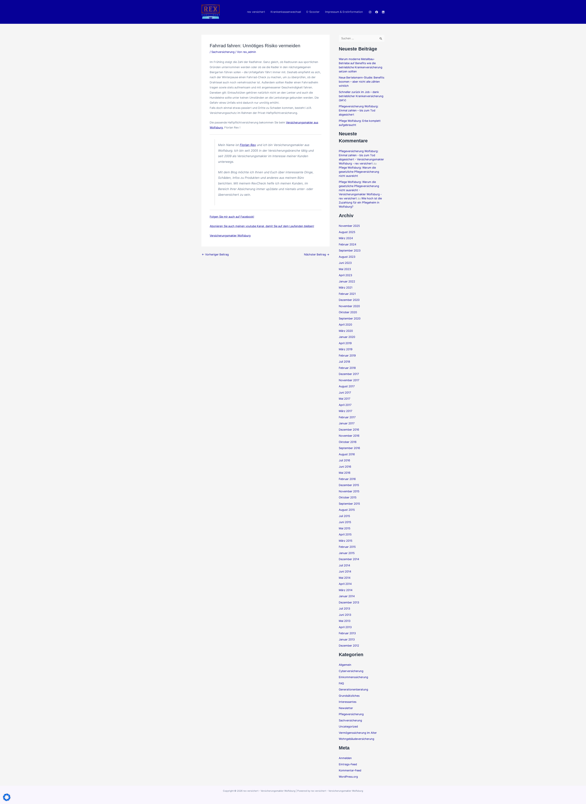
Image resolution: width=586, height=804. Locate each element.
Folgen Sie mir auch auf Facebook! (232, 216)
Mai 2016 (344, 472)
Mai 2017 (344, 398)
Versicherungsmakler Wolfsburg (230, 235)
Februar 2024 (347, 244)
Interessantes (347, 701)
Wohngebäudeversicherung (356, 738)
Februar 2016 (347, 479)
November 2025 (349, 225)
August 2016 (347, 454)
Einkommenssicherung (353, 677)
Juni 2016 (345, 466)
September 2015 (349, 503)
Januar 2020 (347, 337)
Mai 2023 (345, 269)
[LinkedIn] (383, 12)
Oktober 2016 (347, 442)
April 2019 (345, 343)
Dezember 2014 (349, 559)
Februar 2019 (347, 355)
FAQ (341, 683)
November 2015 (349, 491)
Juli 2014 (344, 565)
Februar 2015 (347, 546)
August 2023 (347, 256)
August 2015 (347, 509)
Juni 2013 (345, 614)
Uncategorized (348, 726)
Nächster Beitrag (316, 254)
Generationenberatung (353, 689)
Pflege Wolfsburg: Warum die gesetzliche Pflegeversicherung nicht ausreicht (359, 171)
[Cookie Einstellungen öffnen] (6, 800)
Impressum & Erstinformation (344, 11)
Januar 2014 (347, 596)
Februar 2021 (347, 293)
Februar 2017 (347, 417)
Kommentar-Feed (350, 770)
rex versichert (256, 11)
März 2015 (345, 540)
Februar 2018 (347, 367)
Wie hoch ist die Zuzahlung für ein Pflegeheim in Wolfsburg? (360, 202)
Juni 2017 (345, 392)
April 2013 (345, 627)
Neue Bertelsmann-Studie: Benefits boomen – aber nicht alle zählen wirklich (361, 81)
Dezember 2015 (349, 485)
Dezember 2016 (349, 429)
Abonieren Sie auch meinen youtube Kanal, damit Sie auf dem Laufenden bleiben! (262, 226)
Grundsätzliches (349, 695)
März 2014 (346, 590)
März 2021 (345, 287)
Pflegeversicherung (351, 714)
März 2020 (346, 330)
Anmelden (345, 758)
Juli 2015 (344, 516)
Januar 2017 (346, 423)
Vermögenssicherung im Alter (358, 732)
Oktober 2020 (348, 312)
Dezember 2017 (349, 374)
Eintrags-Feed (348, 764)
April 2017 (345, 404)
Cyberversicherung (351, 671)
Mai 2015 (344, 528)
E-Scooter (313, 11)
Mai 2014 (345, 577)
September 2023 (349, 250)
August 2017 (347, 386)
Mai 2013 (344, 620)
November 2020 (349, 306)
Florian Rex (248, 145)
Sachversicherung (223, 51)
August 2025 (347, 232)
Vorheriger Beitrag (215, 254)
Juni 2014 (345, 571)
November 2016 (349, 435)
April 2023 (345, 275)
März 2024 (346, 238)
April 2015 (345, 534)
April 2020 (345, 324)
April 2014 (345, 583)
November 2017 (349, 380)
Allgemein (345, 664)
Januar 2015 (347, 553)
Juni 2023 (345, 262)
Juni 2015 (345, 522)
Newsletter (346, 708)
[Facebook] (376, 12)
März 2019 (345, 349)
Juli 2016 (344, 460)
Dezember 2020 (349, 299)
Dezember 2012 (349, 645)
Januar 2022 (347, 281)
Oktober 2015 (347, 497)
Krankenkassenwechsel (286, 11)
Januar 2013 (347, 639)
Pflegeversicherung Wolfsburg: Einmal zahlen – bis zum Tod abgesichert (358, 110)
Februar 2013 (347, 633)
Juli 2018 (344, 361)
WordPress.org (348, 776)
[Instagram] (370, 12)
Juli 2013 (344, 608)
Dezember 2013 (349, 602)
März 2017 (345, 411)
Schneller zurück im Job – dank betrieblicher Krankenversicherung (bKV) (361, 96)
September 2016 (349, 448)
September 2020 (349, 318)
